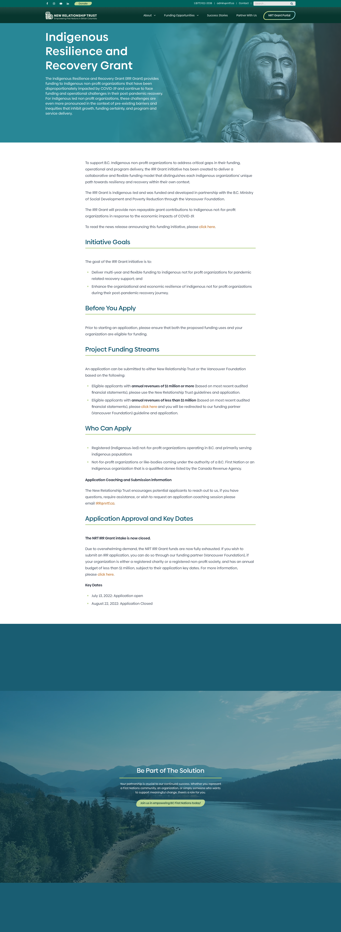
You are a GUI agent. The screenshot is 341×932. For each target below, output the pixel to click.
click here (207, 226)
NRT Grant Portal (279, 15)
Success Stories (217, 15)
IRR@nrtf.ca (105, 503)
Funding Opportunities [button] (179, 15)
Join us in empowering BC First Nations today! (170, 803)
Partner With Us (246, 15)
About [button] (148, 15)
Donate (83, 3)
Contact (244, 3)
